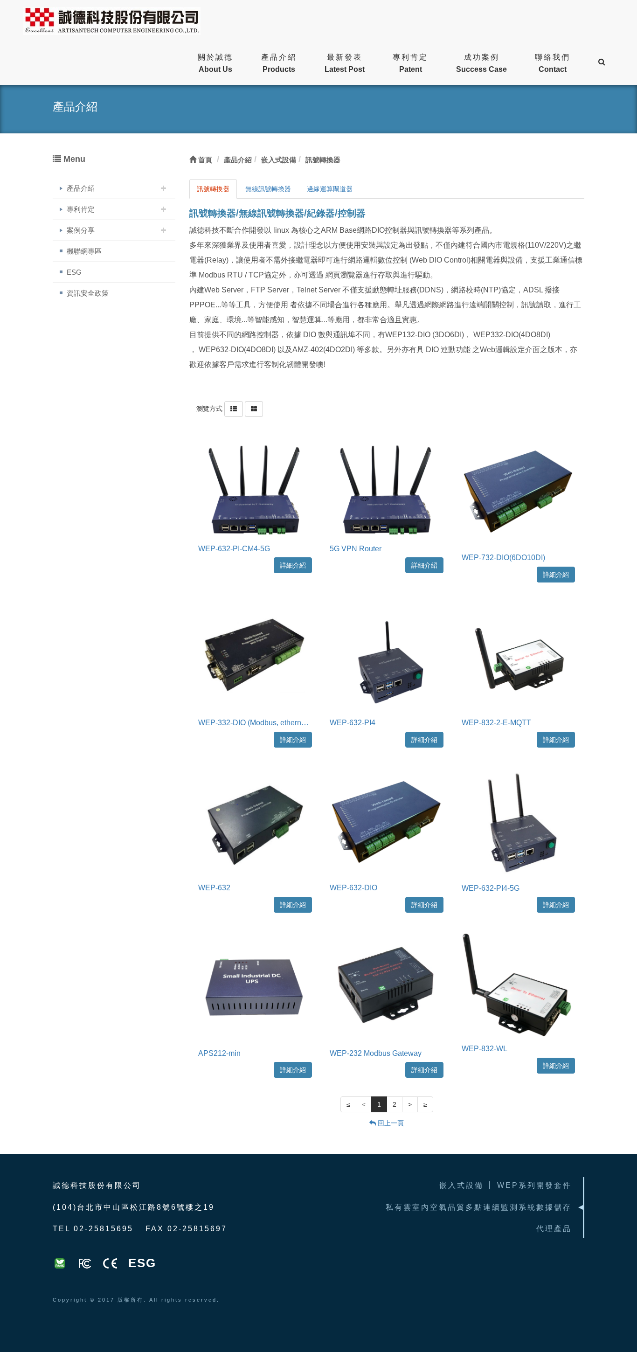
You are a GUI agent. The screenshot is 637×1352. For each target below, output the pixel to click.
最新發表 (345, 63)
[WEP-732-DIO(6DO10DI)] (518, 492)
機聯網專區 (84, 251)
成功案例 (481, 63)
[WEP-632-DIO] (386, 823)
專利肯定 (410, 63)
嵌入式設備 (461, 1185)
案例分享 (81, 230)
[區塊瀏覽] (254, 408)
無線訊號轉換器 (268, 189)
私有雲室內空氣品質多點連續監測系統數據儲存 (479, 1207)
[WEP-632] (255, 823)
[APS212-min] (255, 988)
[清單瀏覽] (233, 408)
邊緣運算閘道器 (330, 189)
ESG (74, 272)
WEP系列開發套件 (534, 1185)
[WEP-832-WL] (518, 985)
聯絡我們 (552, 63)
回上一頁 (390, 1123)
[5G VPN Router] (386, 487)
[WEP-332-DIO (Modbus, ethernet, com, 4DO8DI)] (255, 657)
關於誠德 (215, 63)
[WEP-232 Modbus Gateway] (386, 988)
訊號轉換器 (213, 189)
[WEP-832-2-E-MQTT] (518, 657)
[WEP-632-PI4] (386, 657)
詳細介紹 (293, 565)
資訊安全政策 (88, 293)
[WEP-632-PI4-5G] (518, 823)
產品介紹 (279, 63)
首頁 (204, 160)
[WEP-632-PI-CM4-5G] (255, 487)
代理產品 (554, 1229)
